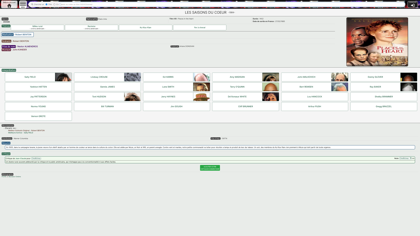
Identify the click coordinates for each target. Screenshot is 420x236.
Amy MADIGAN (237, 77)
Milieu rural (37, 26)
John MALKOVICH (306, 77)
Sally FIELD (30, 77)
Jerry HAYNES (168, 96)
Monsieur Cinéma (15, 176)
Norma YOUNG (38, 106)
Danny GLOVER (375, 77)
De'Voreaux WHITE (237, 96)
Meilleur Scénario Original (18, 130)
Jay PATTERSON (38, 96)
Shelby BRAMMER (384, 96)
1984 (14, 128)
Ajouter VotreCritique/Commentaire (210, 168)
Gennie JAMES (107, 86)
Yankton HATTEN (38, 86)
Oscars (8, 128)
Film (50, 4)
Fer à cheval (199, 27)
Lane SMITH (168, 86)
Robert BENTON (23, 34)
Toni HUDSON (99, 96)
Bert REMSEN (306, 86)
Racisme (91, 26)
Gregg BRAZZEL (384, 106)
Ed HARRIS (168, 77)
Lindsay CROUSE (99, 77)
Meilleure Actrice (15, 133)
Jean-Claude (21, 158)
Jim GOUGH (176, 106)
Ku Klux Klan (145, 27)
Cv (57, 4)
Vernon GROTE (38, 116)
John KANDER (20, 49)
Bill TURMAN (107, 106)
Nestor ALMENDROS (27, 46)
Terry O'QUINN (237, 86)
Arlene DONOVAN (187, 46)
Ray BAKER (375, 86)
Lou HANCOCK (314, 96)
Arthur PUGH (314, 106)
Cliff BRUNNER (245, 106)
